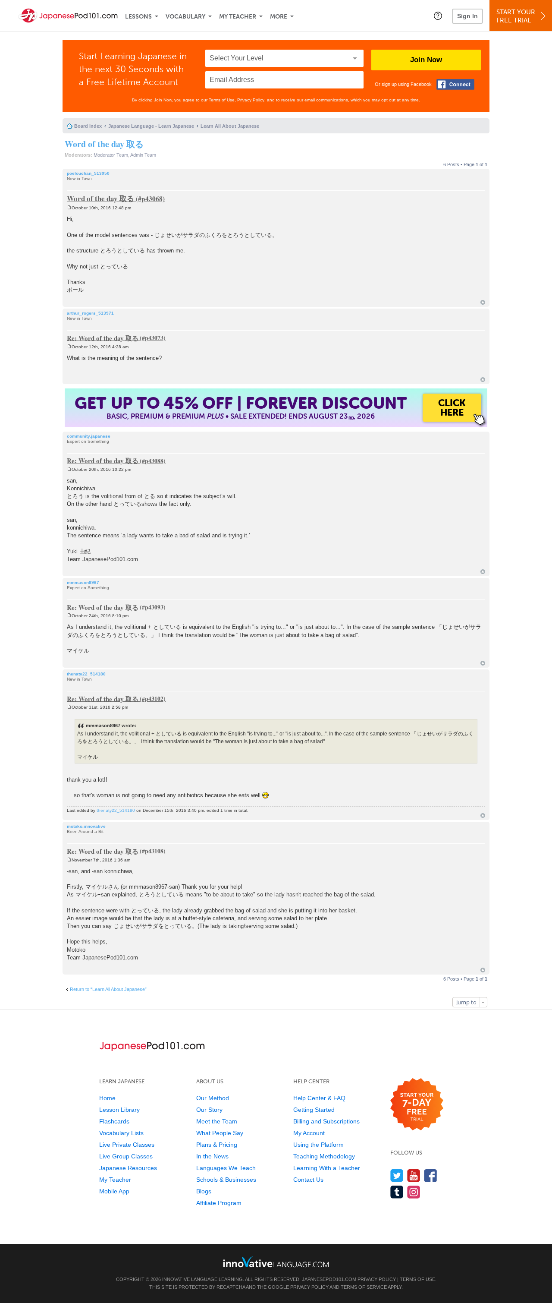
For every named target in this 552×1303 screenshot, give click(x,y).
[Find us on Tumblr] (397, 1192)
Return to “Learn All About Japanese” (108, 989)
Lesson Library (119, 1109)
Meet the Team (216, 1121)
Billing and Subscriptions (326, 1121)
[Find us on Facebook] (430, 1175)
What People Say (219, 1132)
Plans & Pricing (216, 1144)
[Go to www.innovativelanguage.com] (276, 1262)
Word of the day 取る (104, 144)
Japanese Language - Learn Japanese (151, 126)
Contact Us (308, 1179)
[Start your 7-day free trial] (416, 1104)
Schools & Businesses (226, 1179)
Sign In (467, 16)
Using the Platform (318, 1144)
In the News (212, 1156)
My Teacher (237, 16)
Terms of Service (364, 1287)
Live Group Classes (126, 1156)
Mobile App (114, 1191)
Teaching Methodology (324, 1156)
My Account (309, 1132)
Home (107, 1098)
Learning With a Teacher (326, 1167)
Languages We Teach (226, 1167)
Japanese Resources (128, 1167)
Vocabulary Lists (121, 1132)
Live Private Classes (126, 1144)
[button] (438, 15)
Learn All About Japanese (230, 126)
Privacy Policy (250, 100)
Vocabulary (185, 16)
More (278, 16)
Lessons (138, 16)
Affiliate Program (219, 1202)
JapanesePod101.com (329, 1279)
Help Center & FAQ (319, 1098)
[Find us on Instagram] (413, 1192)
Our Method (212, 1098)
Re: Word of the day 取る (102, 337)
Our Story (209, 1109)
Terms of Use (222, 100)
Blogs (203, 1191)
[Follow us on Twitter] (397, 1175)
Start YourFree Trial (515, 16)
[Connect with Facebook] (455, 84)
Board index (88, 126)
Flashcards (114, 1121)
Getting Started (314, 1109)
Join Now (426, 60)
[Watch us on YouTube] (413, 1175)
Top (482, 302)
